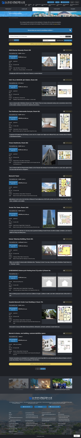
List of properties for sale (29, 412)
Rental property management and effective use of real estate (48, 420)
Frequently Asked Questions (13, 423)
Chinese (76, 2)
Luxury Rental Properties (30, 422)
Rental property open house (31, 425)
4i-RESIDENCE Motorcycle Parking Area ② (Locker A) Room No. (30, 270)
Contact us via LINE (65, 2)
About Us (10, 414)
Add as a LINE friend (61, 423)
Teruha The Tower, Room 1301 (18, 207)
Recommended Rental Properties (32, 423)
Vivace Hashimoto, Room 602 (18, 143)
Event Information (61, 414)
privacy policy (60, 425)
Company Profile (12, 429)
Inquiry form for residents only (15, 420)
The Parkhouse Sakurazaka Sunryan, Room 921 (24, 111)
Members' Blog (12, 426)
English (72, 2)
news (59, 412)
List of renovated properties (47, 425)
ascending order (60, 40)
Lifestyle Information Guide (63, 417)
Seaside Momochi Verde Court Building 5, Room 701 (26, 302)
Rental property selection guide (64, 420)
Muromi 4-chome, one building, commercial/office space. (27, 333)
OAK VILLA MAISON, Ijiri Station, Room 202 (23, 80)
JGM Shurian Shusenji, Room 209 (20, 50)
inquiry (58, 2)
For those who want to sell (46, 412)
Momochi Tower (14, 176)
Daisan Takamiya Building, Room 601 (21, 239)
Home (10, 17)
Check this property (68, 50)
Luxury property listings (30, 414)
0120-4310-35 (51, 2)
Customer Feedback (12, 421)
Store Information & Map (13, 428)
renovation (43, 423)
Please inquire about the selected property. (41, 43)
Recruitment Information (13, 431)
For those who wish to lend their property (49, 418)
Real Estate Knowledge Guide (64, 419)
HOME (10, 412)
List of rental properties (29, 420)
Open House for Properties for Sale (32, 417)
